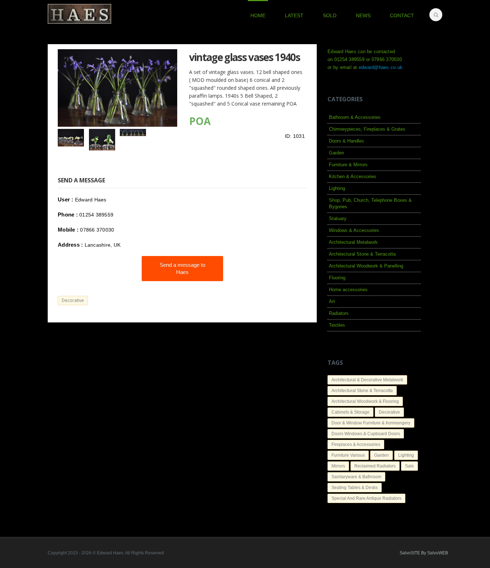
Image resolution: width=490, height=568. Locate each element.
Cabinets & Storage (350, 412)
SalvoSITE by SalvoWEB (424, 552)
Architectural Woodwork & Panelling (366, 266)
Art (332, 301)
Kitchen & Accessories (352, 176)
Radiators (339, 313)
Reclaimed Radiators (375, 466)
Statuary (338, 218)
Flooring (337, 277)
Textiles (337, 325)
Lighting (337, 188)
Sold (329, 15)
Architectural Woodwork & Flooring (365, 401)
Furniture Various (348, 455)
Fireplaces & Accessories (355, 444)
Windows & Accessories (354, 230)
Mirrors (338, 466)
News (363, 15)
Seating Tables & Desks (354, 487)
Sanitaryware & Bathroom (356, 476)
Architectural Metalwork (353, 242)
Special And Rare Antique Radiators (366, 498)
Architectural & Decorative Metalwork (367, 379)
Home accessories (348, 289)
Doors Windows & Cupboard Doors (365, 433)
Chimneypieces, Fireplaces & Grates (367, 129)
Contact (402, 15)
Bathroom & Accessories (355, 117)
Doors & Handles (346, 141)
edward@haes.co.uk (380, 67)
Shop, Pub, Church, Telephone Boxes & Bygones (370, 203)
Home (257, 15)
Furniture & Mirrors (348, 164)
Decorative (73, 300)
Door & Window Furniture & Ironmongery (370, 422)
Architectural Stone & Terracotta (362, 254)
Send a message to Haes (182, 268)
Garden (336, 152)
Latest (294, 15)
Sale (409, 466)
